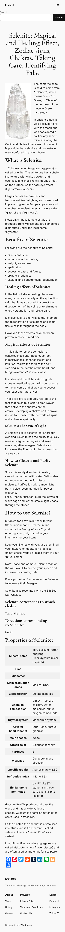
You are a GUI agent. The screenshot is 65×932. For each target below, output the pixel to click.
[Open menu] (58, 5)
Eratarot (9, 5)
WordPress (26, 925)
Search (3, 12)
